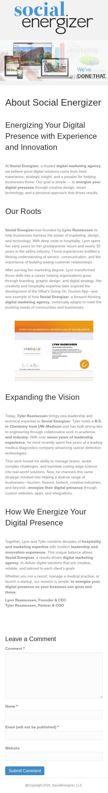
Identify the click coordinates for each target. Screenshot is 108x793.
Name (11, 706)
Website (12, 748)
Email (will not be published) (32, 727)
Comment (15, 648)
